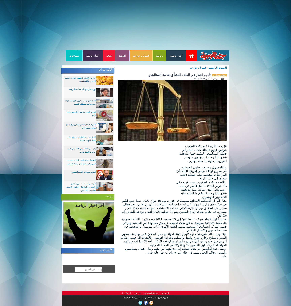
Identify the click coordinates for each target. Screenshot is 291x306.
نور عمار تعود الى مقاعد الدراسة (82, 89)
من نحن (137, 293)
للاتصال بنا (126, 293)
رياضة (159, 55)
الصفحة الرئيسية (217, 67)
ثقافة (109, 55)
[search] (72, 275)
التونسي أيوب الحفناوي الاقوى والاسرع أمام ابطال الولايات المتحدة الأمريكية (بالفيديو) (81, 187)
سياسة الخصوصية (151, 293)
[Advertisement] (145, 24)
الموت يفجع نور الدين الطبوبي (83, 172)
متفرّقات (74, 55)
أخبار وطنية (176, 55)
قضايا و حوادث (141, 55)
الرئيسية (165, 293)
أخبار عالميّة (92, 55)
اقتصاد (122, 55)
